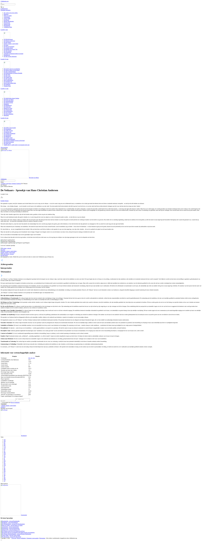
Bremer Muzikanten (9, 21)
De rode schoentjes (8, 114)
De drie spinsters (8, 78)
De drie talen (7, 74)
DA (34, 358)
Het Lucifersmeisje (8, 80)
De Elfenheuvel (8, 105)
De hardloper (7, 84)
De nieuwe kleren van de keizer (12, 70)
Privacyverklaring (15, 402)
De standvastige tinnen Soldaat (11, 98)
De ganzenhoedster (8, 101)
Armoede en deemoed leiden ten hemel (13, 53)
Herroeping (42, 538)
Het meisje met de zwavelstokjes (12, 69)
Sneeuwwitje (7, 24)
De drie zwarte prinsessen (10, 56)
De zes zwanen (7, 112)
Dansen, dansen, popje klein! (11, 43)
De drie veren (7, 76)
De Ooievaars (7, 107)
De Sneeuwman (8, 109)
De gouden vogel (8, 137)
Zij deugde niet (7, 132)
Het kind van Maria (8, 99)
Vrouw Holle (7, 18)
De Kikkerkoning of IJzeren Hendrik (13, 73)
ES (31, 358)
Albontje (3, 407)
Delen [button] (2, 182)
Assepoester (7, 17)
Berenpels (6, 115)
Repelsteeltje (7, 25)
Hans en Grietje (8, 15)
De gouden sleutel (8, 48)
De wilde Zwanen (8, 130)
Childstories (4, 179)
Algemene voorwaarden (33, 538)
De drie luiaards (8, 50)
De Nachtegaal (7, 135)
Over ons (13, 538)
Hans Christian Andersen (15, 183)
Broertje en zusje (8, 108)
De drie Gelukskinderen (10, 71)
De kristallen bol (8, 81)
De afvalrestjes (7, 52)
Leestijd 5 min (4, 183)
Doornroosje (7, 22)
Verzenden (3, 404)
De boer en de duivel (9, 46)
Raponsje (6, 14)
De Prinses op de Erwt (9, 41)
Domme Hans (7, 86)
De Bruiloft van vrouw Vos (10, 49)
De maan (6, 45)
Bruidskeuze (7, 55)
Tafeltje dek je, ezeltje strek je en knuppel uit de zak (16, 144)
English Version (5, 200)
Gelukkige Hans (8, 27)
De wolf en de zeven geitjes (11, 12)
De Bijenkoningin (8, 39)
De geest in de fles (8, 102)
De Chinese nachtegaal (9, 133)
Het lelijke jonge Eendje (10, 127)
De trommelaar (7, 129)
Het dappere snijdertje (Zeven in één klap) (14, 140)
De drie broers (7, 42)
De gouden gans (8, 77)
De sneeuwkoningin (9, 142)
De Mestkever (7, 136)
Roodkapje (6, 20)
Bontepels (6, 104)
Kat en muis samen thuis (10, 83)
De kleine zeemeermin (9, 139)
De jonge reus (7, 143)
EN (29, 358)
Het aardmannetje (8, 111)
